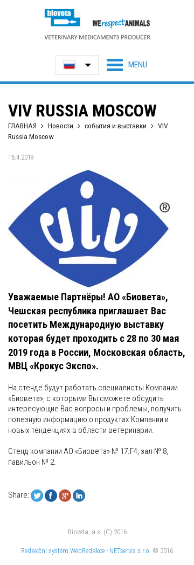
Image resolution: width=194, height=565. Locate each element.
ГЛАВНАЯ (22, 125)
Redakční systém (44, 551)
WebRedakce (87, 551)
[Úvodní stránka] (97, 24)
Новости (60, 125)
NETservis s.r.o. (130, 551)
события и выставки (116, 125)
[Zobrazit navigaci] (127, 65)
